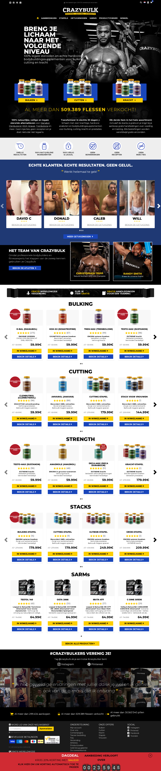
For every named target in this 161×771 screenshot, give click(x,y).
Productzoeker (76, 745)
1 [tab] (79, 230)
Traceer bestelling (78, 735)
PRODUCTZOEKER (108, 18)
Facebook (134, 733)
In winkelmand (26, 351)
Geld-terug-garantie (79, 748)
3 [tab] (83, 230)
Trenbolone (42, 126)
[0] (151, 2)
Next (158, 205)
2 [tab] (81, 230)
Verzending (75, 740)
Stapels (102, 735)
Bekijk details (25, 357)
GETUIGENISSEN (79, 18)
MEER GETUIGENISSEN (79, 236)
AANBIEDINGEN (49, 18)
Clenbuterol (15, 126)
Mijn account (76, 728)
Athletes (74, 743)
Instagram (134, 728)
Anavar (31, 126)
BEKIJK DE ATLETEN (24, 268)
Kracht (101, 733)
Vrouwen (103, 738)
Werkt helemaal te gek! (80, 172)
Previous (2, 205)
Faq (71, 738)
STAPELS (63, 18)
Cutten (102, 730)
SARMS (93, 18)
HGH (24, 126)
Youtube (134, 736)
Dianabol (45, 123)
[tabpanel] (24, 204)
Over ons (74, 730)
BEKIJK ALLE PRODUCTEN (79, 643)
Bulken (102, 728)
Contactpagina (76, 733)
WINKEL (124, 18)
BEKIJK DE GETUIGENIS (24, 225)
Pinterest (134, 730)
